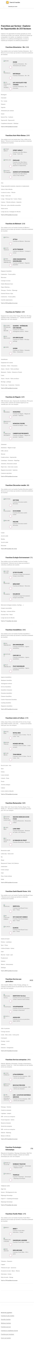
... (3, 6)
